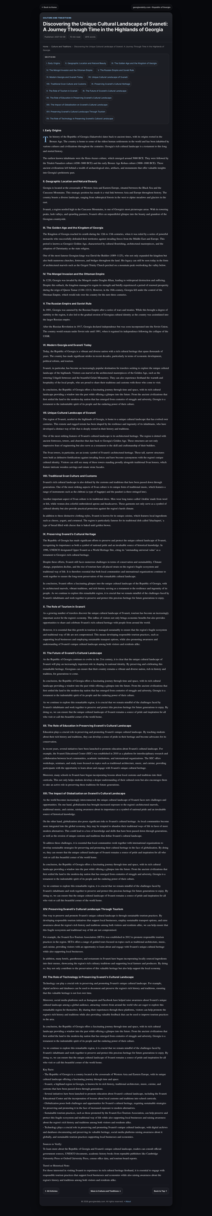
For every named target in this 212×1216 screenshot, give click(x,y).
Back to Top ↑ (160, 1191)
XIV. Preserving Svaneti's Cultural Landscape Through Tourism (75, 111)
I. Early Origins (53, 63)
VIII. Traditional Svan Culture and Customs (66, 84)
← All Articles (51, 1191)
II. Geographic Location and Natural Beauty (85, 63)
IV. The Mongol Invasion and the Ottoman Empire (69, 70)
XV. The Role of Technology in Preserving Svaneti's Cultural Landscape (79, 118)
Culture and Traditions (57, 18)
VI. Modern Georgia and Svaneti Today (64, 77)
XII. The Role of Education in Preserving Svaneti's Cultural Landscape (78, 97)
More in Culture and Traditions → (106, 1191)
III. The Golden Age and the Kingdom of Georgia (134, 63)
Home (45, 46)
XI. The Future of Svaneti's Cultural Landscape (104, 91)
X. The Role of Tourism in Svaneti (61, 91)
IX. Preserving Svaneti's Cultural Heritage (110, 84)
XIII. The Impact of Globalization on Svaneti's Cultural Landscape (76, 104)
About (128, 1201)
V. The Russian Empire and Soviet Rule (116, 70)
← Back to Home (49, 7)
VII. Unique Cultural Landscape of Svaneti (107, 77)
